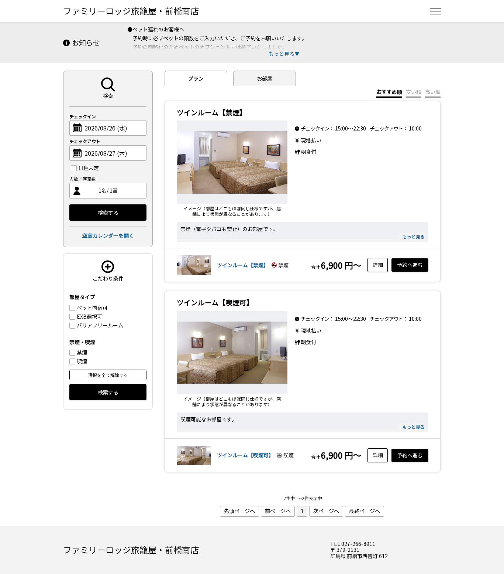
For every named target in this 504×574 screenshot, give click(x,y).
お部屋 (264, 78)
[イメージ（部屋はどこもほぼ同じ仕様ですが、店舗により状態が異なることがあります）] (232, 162)
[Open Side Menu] (435, 11)
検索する (108, 212)
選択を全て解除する (108, 375)
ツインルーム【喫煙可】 (245, 455)
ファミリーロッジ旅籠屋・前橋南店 (131, 10)
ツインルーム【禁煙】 (243, 265)
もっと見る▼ (284, 53)
